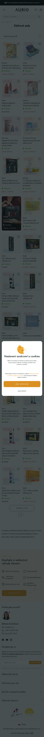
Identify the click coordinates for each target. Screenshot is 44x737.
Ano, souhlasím (22, 384)
